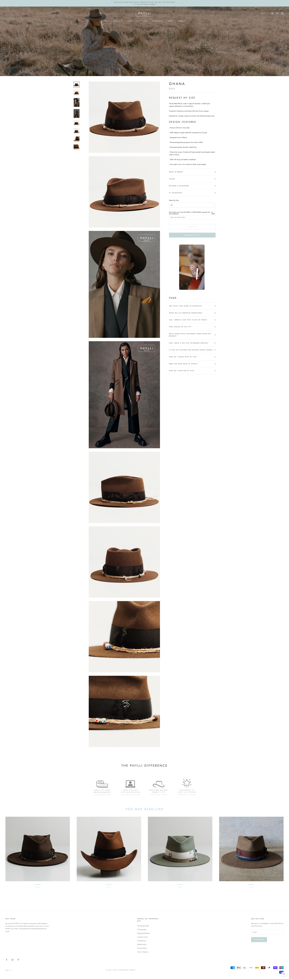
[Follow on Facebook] (6, 960)
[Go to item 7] (76, 139)
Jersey (109, 885)
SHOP (130, 21)
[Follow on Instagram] (12, 960)
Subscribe (259, 940)
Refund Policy (141, 944)
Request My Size (192, 235)
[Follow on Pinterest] (18, 960)
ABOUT (170, 21)
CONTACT (181, 21)
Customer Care (142, 937)
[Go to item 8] (76, 147)
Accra (180, 885)
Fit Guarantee (141, 929)
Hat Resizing (141, 941)
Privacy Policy (142, 948)
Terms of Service (142, 952)
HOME (106, 21)
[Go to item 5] (76, 123)
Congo (38, 885)
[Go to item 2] (76, 93)
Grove (251, 885)
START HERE (118, 21)
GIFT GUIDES (142, 21)
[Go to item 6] (76, 131)
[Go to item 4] (76, 113)
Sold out (192, 226)
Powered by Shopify (127, 970)
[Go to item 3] (76, 102)
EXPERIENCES (157, 21)
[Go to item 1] (76, 84)
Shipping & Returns (143, 933)
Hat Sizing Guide (143, 926)
